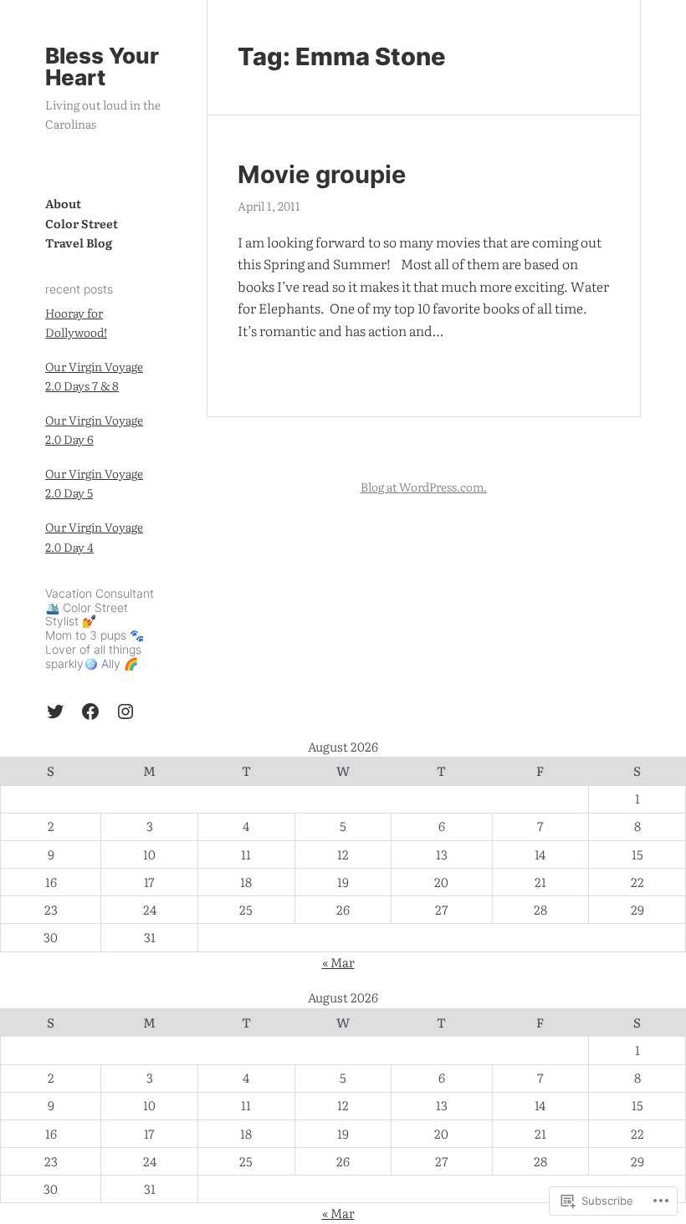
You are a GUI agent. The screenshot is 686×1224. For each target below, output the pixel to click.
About (63, 203)
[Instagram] (125, 711)
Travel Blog (78, 242)
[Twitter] (55, 711)
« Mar (338, 962)
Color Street (81, 223)
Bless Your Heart (102, 66)
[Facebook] (90, 711)
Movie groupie (322, 175)
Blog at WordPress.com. (424, 486)
